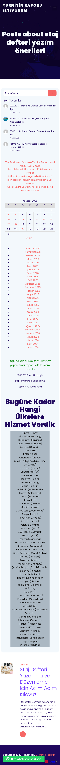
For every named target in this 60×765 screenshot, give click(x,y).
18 (16, 224)
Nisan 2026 (33, 262)
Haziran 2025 (33, 290)
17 (9, 224)
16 (51, 219)
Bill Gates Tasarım (45, 754)
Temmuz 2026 (33, 252)
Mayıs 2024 (33, 336)
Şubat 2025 (33, 305)
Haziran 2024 (33, 333)
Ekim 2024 (32, 319)
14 (37, 219)
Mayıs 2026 (33, 259)
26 (22, 229)
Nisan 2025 (33, 298)
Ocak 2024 (33, 347)
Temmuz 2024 (33, 329)
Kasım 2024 (33, 315)
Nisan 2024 (33, 340)
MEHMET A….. (16, 118)
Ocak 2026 (33, 273)
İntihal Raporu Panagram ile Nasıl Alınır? (30, 176)
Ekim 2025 (32, 276)
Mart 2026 (32, 266)
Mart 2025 (32, 301)
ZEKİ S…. (13, 131)
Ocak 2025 (33, 308)
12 (23, 219)
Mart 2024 (33, 343)
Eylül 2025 (32, 280)
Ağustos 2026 (32, 248)
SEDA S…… (14, 105)
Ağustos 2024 (32, 326)
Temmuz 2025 (33, 287)
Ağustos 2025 (32, 283)
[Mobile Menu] (54, 8)
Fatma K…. (15, 144)
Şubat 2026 (33, 269)
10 (9, 219)
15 (44, 219)
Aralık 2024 (33, 312)
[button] (24, 759)
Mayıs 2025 (33, 294)
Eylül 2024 (32, 322)
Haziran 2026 (33, 255)
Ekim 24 (24, 664)
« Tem (29, 238)
